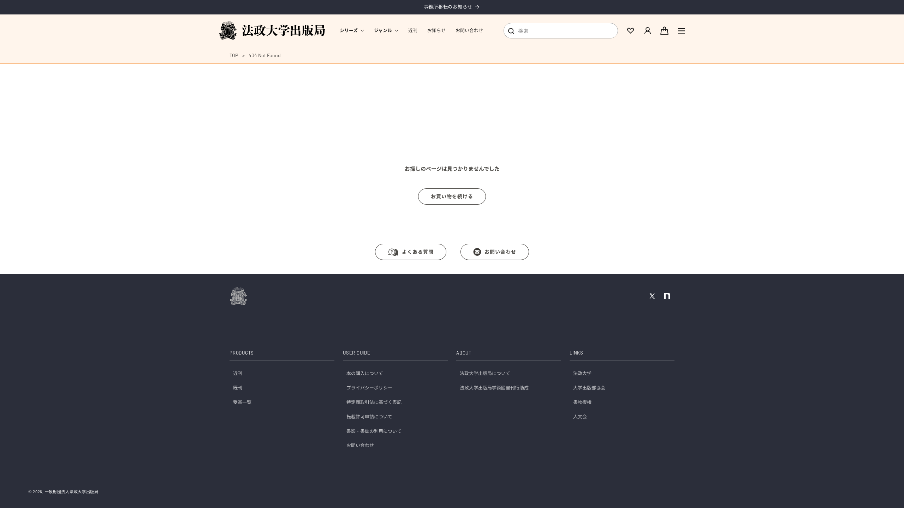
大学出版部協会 (589, 388)
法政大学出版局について (485, 373)
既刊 (237, 388)
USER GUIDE (356, 353)
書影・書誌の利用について (374, 431)
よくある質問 (418, 252)
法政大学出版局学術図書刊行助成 (494, 388)
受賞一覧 (242, 402)
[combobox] (560, 31)
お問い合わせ (500, 252)
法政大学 (582, 373)
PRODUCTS (242, 353)
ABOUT (463, 353)
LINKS (576, 353)
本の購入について (364, 373)
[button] (352, 30)
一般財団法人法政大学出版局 (72, 491)
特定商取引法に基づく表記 (374, 402)
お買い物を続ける (452, 196)
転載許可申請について (369, 416)
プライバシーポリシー (369, 388)
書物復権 (582, 402)
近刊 (237, 373)
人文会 (580, 416)
